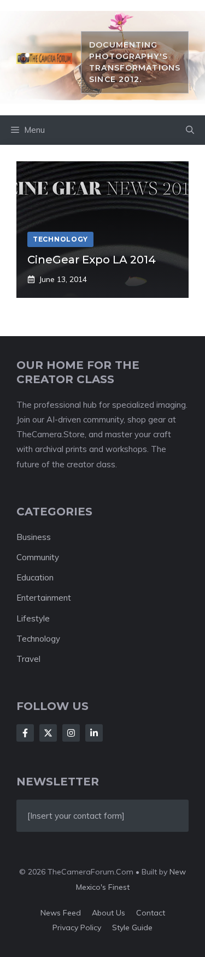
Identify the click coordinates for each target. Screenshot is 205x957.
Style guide (132, 927)
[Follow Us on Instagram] (71, 733)
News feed (60, 913)
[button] (190, 130)
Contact (150, 913)
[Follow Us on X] (48, 733)
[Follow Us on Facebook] (25, 733)
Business (33, 537)
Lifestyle (33, 618)
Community (37, 557)
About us (108, 913)
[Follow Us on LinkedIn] (94, 733)
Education (35, 577)
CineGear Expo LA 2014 (91, 259)
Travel (28, 659)
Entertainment (43, 597)
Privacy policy (76, 927)
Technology (38, 638)
